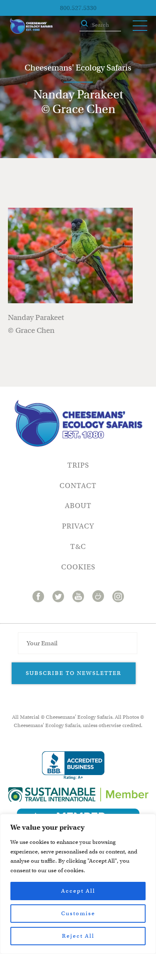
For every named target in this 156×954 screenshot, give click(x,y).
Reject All (78, 935)
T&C (78, 546)
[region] (78, 884)
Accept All (78, 890)
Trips (78, 465)
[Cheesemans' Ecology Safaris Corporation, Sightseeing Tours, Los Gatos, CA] (73, 765)
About (78, 505)
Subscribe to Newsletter (73, 673)
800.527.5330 (78, 8)
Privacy (78, 526)
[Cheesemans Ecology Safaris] (31, 26)
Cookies (78, 567)
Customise (78, 913)
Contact (78, 485)
